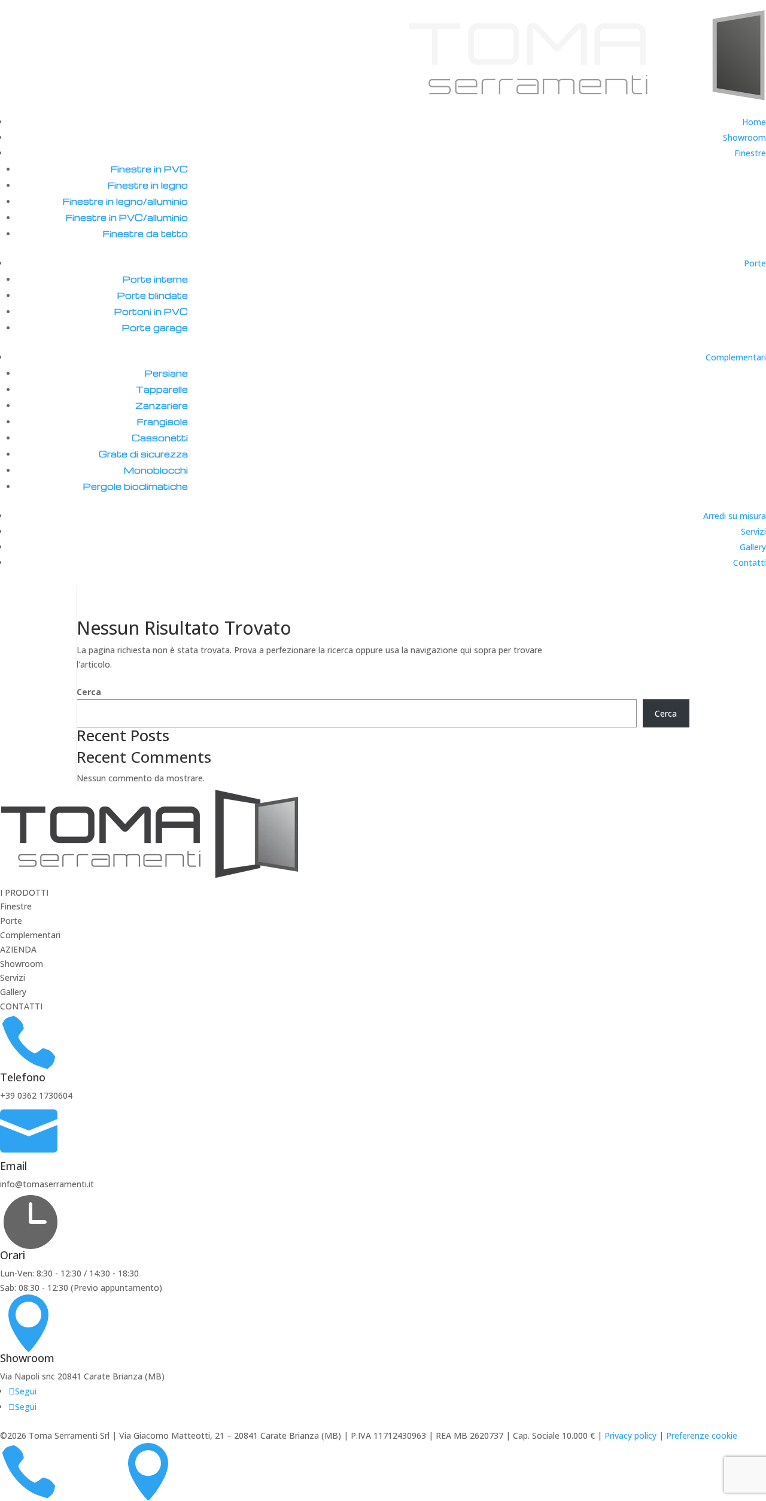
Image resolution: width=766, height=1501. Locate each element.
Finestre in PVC (149, 168)
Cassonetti (160, 437)
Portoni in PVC (151, 311)
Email (13, 1166)
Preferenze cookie (701, 1435)
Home (754, 122)
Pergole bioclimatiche (135, 486)
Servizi (753, 531)
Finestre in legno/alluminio (125, 201)
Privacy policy (630, 1435)
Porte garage (155, 327)
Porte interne (155, 279)
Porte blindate (152, 295)
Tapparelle (162, 389)
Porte (755, 263)
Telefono (22, 1077)
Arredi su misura (734, 515)
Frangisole (162, 421)
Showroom (744, 137)
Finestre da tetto (145, 233)
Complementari (736, 357)
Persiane (166, 373)
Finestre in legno (148, 185)
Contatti (749, 562)
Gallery (753, 547)
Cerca (89, 692)
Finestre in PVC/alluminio (127, 217)
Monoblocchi (156, 470)
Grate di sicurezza (143, 453)
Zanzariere (161, 405)
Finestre (750, 153)
